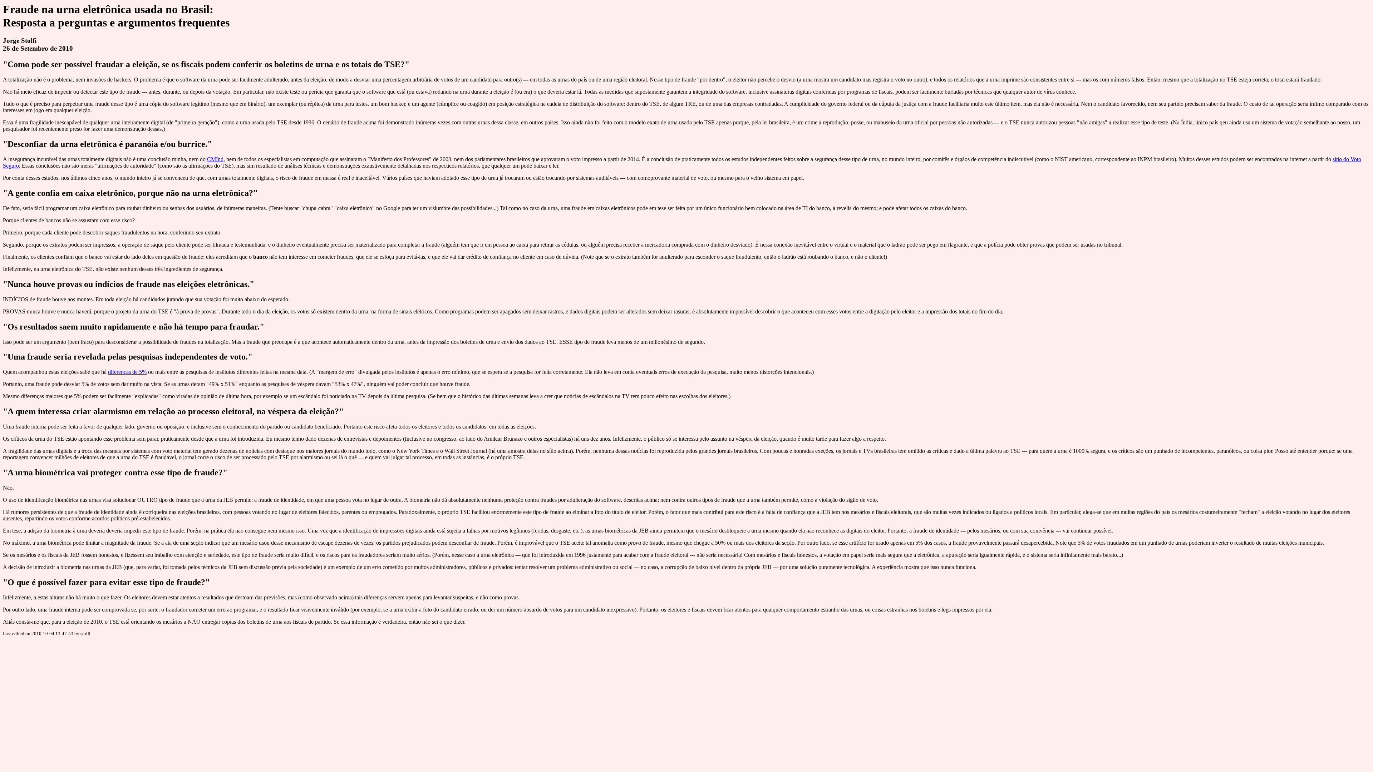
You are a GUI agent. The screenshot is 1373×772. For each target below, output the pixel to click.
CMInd (215, 159)
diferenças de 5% (127, 372)
